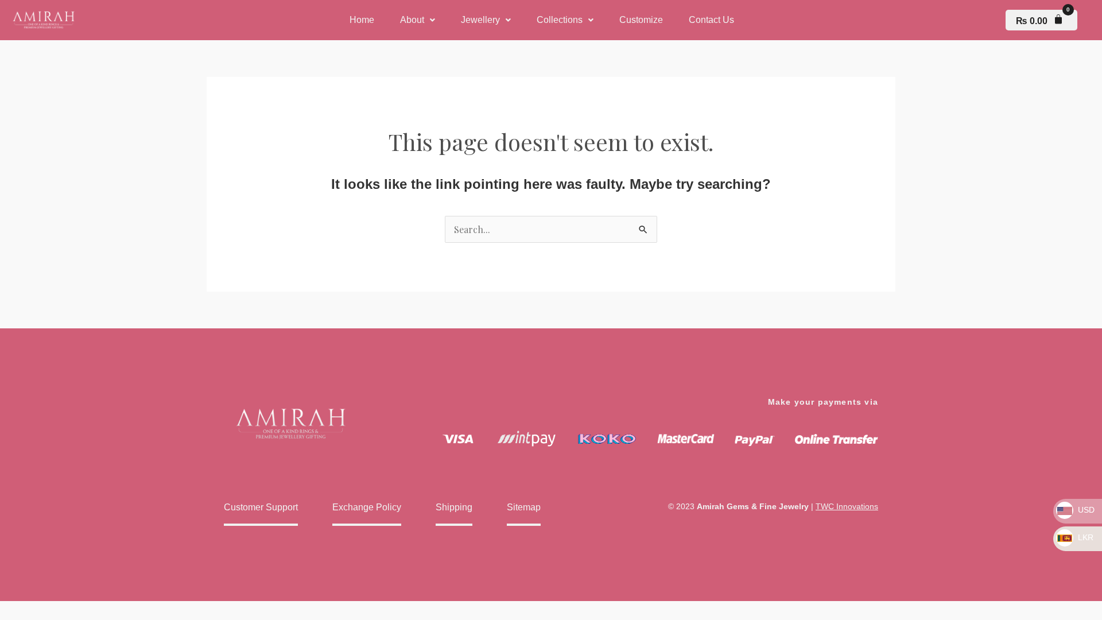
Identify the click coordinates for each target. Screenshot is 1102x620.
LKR (1084, 537)
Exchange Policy (366, 507)
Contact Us (711, 20)
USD (1085, 509)
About (412, 20)
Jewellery (480, 20)
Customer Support (261, 507)
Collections (560, 20)
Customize (641, 20)
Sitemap (524, 507)
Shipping (454, 507)
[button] (417, 20)
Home (362, 20)
